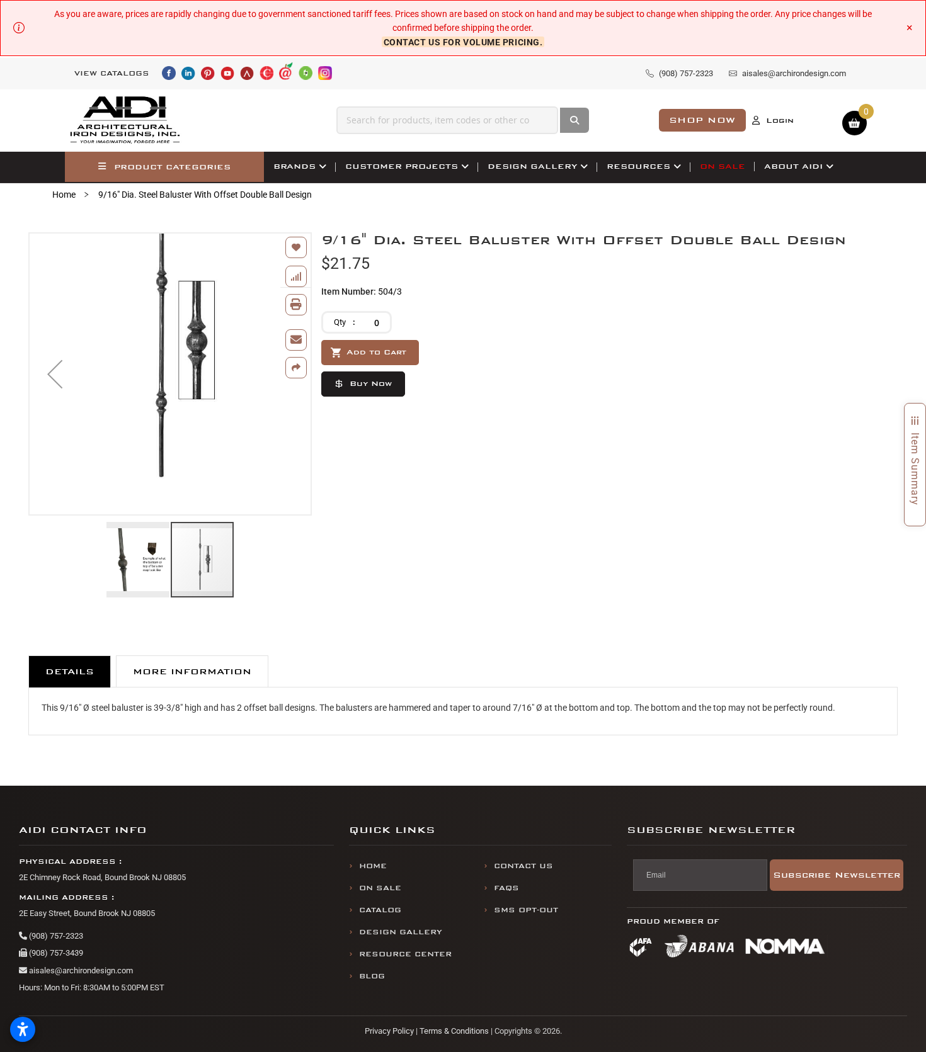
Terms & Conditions (454, 1031)
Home (64, 194)
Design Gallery (400, 932)
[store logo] (125, 120)
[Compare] (296, 276)
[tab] (69, 671)
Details (69, 671)
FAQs (506, 888)
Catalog (380, 910)
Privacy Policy (389, 1031)
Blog (372, 976)
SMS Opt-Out (526, 910)
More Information (192, 671)
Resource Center (405, 954)
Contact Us (523, 866)
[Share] (296, 367)
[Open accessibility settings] (22, 1029)
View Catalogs (111, 73)
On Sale (380, 888)
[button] (55, 374)
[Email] (296, 340)
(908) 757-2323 (55, 936)
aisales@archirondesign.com (80, 970)
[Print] (296, 304)
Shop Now (702, 120)
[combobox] (447, 120)
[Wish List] (296, 247)
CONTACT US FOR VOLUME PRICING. (463, 42)
